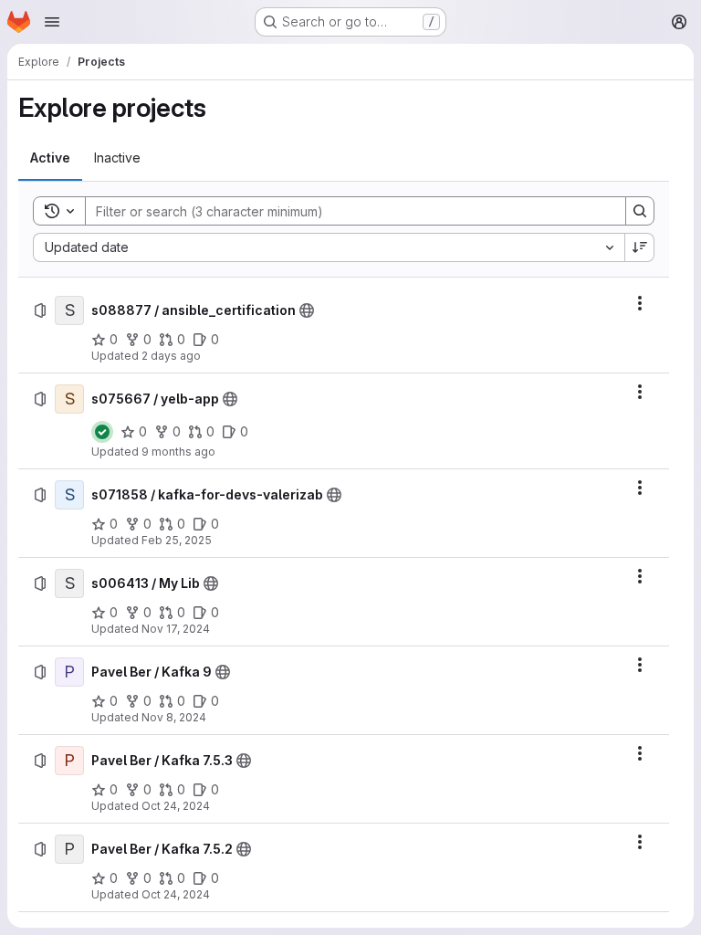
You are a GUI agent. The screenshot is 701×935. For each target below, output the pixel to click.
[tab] (50, 158)
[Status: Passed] (102, 432)
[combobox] (328, 247)
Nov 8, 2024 (173, 717)
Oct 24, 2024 (175, 806)
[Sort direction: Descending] (639, 247)
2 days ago (171, 355)
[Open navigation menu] (52, 22)
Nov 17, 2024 (175, 629)
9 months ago (178, 451)
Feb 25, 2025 (176, 540)
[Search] (639, 211)
